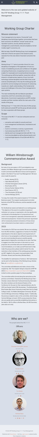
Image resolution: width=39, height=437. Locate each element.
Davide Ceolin (20, 369)
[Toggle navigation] (2, 2)
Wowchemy (13, 434)
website (20, 263)
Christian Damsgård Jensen (19, 346)
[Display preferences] (37, 2)
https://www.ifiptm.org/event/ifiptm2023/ (17, 271)
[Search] (34, 2)
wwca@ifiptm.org (11, 263)
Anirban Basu (19, 413)
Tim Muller (19, 391)
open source (25, 434)
